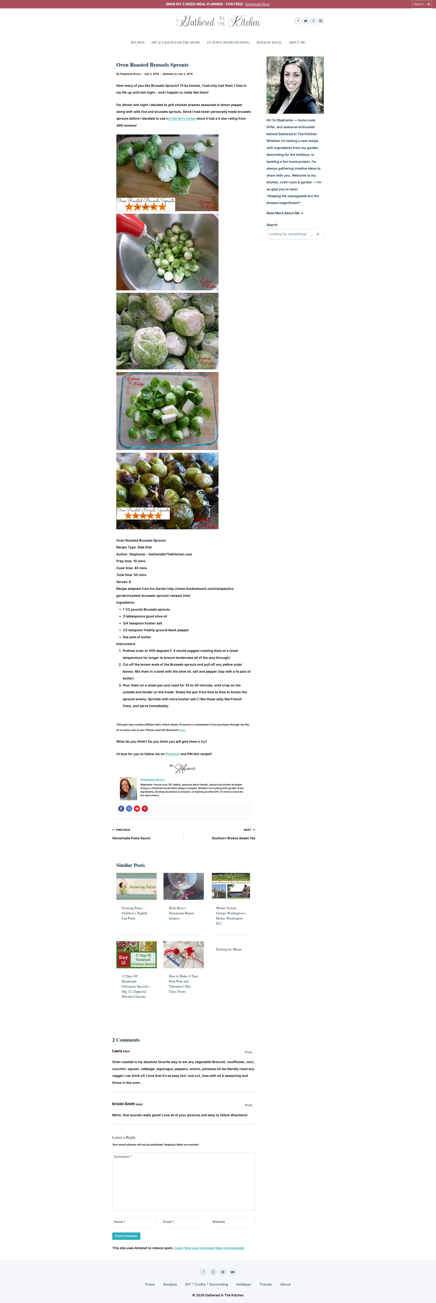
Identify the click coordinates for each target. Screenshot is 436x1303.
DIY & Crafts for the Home (176, 42)
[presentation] (136, 886)
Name (120, 1222)
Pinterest (172, 754)
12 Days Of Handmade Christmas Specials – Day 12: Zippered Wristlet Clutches (136, 986)
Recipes (137, 42)
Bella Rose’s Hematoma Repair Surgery (181, 912)
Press (150, 1284)
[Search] (318, 234)
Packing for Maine (229, 949)
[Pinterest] (320, 21)
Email (168, 1222)
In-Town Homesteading (228, 42)
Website (218, 1222)
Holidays (243, 1284)
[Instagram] (313, 21)
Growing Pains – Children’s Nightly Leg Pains (134, 912)
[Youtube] (137, 809)
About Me (297, 42)
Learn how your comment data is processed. (210, 1248)
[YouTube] (305, 21)
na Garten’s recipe (181, 118)
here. (182, 730)
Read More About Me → (285, 213)
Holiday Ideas (269, 42)
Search (272, 225)
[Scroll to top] (427, 1297)
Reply (248, 1052)
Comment (123, 1156)
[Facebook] (298, 21)
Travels (265, 1284)
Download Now (257, 4)
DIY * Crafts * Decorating (206, 1284)
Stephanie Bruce (130, 73)
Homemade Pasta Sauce (131, 834)
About (285, 1284)
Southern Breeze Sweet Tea (233, 834)
